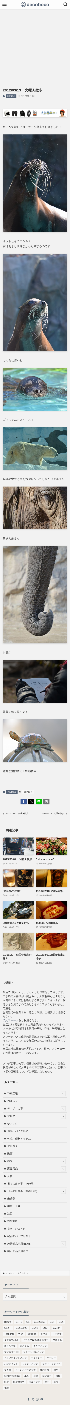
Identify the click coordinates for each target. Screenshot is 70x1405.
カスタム (24, 1346)
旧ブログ (28, 792)
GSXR (35, 1328)
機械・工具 (13, 1206)
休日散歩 (11, 96)
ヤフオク (12, 1123)
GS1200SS (39, 1322)
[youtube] (41, 1399)
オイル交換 (9, 1346)
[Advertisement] (35, 46)
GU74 (46, 1328)
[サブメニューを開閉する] (63, 1093)
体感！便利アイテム (19, 1138)
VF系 (20, 1334)
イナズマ (57, 1334)
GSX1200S (21, 1328)
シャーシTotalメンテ (33, 1352)
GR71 (19, 1322)
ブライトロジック (51, 1364)
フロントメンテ (30, 1364)
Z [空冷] (44, 1334)
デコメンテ (36, 1358)
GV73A (56, 1328)
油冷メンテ (34, 1382)
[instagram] (37, 1399)
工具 (26, 1376)
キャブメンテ (40, 1346)
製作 (47, 1382)
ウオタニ (57, 1340)
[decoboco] (35, 4)
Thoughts (9, 1334)
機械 (58, 1376)
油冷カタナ (18, 1382)
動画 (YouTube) (12, 1376)
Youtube (32, 1334)
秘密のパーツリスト (19, 1236)
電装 (6, 1387)
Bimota (7, 1322)
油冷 (6, 1382)
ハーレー (51, 1358)
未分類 (11, 1198)
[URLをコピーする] (46, 801)
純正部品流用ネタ (17, 1251)
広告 (10, 1176)
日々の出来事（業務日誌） (23, 1191)
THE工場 (12, 1093)
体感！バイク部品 (17, 1131)
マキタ (7, 1370)
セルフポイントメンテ (15, 1358)
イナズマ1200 (11, 1340)
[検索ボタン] (65, 4)
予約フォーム (10, 1020)
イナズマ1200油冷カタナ (35, 1340)
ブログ (11, 1116)
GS (27, 1322)
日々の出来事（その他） (21, 1183)
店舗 (35, 1376)
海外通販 (12, 1221)
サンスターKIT (11, 1352)
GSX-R (7, 1328)
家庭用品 (12, 1168)
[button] (24, 801)
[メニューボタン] (4, 4)
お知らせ (12, 1101)
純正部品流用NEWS (19, 1243)
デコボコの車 (15, 1108)
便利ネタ (12, 1146)
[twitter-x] (33, 1399)
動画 (10, 1153)
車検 (56, 1382)
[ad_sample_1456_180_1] (35, 116)
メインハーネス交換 (25, 1370)
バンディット (11, 1364)
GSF (52, 1322)
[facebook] (28, 1399)
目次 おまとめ (16, 1228)
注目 (10, 1213)
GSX (61, 1322)
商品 (10, 1161)
